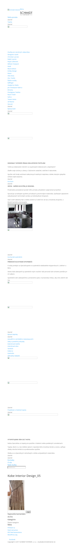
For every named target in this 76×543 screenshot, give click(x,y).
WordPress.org (12, 535)
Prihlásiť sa (11, 528)
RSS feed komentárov (15, 532)
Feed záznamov (13, 530)
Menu (22, 9)
